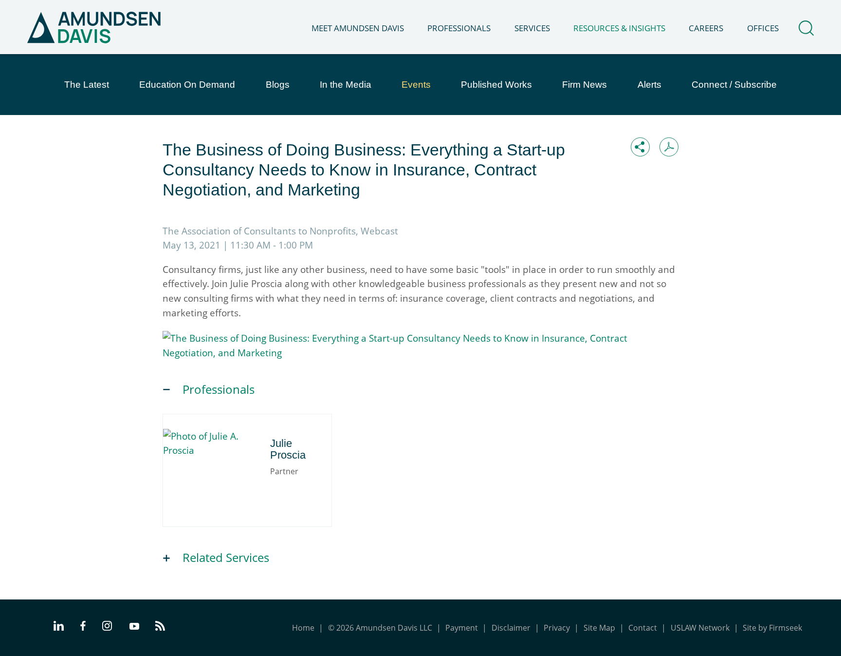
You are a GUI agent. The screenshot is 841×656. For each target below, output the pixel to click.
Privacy (557, 627)
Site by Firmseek (772, 627)
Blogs (278, 84)
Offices (763, 28)
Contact (642, 627)
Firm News (584, 84)
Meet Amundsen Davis (357, 28)
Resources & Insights (619, 28)
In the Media (345, 84)
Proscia (213, 438)
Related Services (226, 557)
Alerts (649, 84)
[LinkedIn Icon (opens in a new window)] (59, 627)
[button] (640, 146)
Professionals (459, 28)
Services (532, 28)
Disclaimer (511, 627)
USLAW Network (700, 627)
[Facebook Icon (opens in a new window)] (83, 627)
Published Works (496, 84)
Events (416, 84)
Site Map (599, 627)
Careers (706, 28)
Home (303, 627)
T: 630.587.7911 (214, 478)
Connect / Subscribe (734, 84)
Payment (461, 627)
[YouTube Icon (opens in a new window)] (134, 627)
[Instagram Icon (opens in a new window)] (107, 627)
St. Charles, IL (210, 466)
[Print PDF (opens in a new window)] (668, 146)
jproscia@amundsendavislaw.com (248, 490)
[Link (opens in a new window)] (420, 353)
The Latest (86, 84)
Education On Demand (187, 84)
